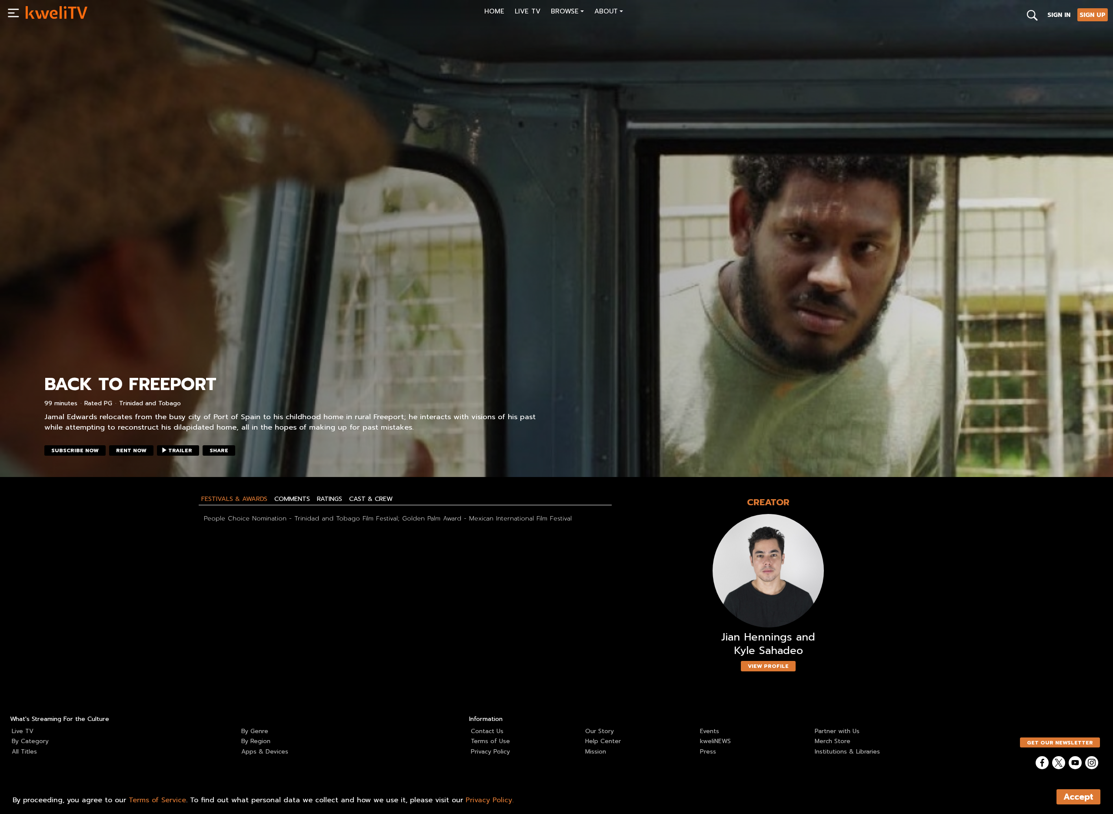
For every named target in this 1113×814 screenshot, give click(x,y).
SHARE (219, 450)
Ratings (329, 499)
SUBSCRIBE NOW (75, 450)
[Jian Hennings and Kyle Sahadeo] (768, 570)
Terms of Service (157, 800)
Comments (292, 499)
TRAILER (180, 450)
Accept (1078, 797)
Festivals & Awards (234, 499)
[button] (567, 12)
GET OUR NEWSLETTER (1060, 743)
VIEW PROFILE (768, 666)
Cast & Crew (371, 499)
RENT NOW (131, 450)
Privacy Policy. (489, 800)
